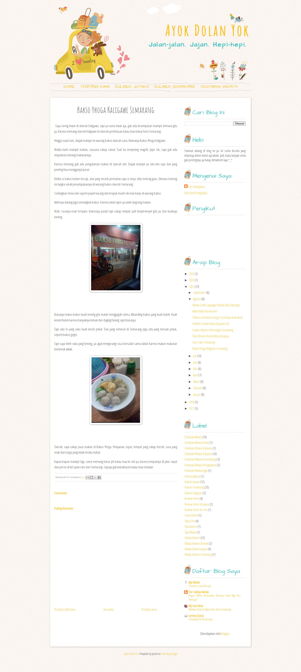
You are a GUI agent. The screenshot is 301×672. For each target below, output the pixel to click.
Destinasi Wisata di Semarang (200, 459)
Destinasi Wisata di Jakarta (198, 448)
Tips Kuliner (191, 526)
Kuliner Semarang (175, 86)
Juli (194, 356)
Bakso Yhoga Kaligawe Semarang (209, 348)
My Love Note (196, 606)
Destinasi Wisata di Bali (197, 442)
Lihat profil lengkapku (195, 193)
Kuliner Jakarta (192, 476)
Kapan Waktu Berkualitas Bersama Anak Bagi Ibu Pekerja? (214, 597)
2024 (191, 280)
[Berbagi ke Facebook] (99, 477)
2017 (191, 408)
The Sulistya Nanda (199, 592)
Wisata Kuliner (192, 538)
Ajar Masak (194, 582)
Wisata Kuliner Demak (196, 543)
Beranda (109, 609)
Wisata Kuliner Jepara (196, 549)
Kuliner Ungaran (193, 493)
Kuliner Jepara (132, 86)
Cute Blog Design (169, 654)
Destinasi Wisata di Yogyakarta (200, 465)
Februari (197, 388)
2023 (191, 286)
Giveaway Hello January (201, 619)
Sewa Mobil (191, 515)
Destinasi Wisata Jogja (196, 470)
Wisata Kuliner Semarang (198, 554)
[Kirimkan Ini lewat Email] (88, 477)
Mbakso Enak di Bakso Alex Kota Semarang (210, 609)
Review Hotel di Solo (196, 510)
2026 (191, 274)
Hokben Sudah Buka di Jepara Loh (210, 323)
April (195, 375)
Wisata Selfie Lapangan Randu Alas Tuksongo (216, 305)
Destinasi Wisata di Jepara (198, 454)
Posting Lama (149, 609)
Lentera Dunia (196, 615)
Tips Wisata (190, 532)
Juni (195, 362)
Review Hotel (192, 498)
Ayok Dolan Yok (207, 30)
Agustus (197, 299)
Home (69, 86)
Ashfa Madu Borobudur (204, 311)
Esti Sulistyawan (196, 186)
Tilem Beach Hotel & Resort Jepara (210, 336)
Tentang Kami (95, 86)
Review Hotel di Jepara (197, 504)
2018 (191, 402)
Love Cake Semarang (203, 342)
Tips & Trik (190, 521)
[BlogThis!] (91, 477)
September (199, 292)
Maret (196, 381)
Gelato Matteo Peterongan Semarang (212, 330)
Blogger (225, 633)
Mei (195, 369)
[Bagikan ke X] (95, 477)
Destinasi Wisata (219, 86)
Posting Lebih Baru (65, 609)
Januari (196, 394)
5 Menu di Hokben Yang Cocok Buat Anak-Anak (217, 317)
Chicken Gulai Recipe (200, 586)
